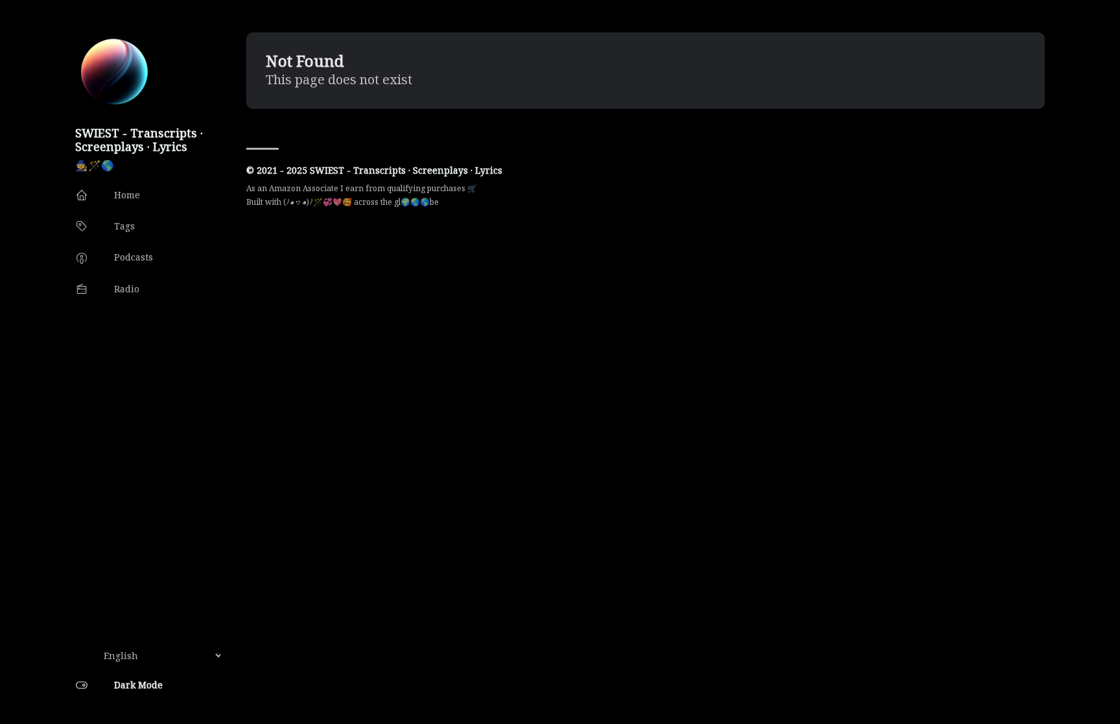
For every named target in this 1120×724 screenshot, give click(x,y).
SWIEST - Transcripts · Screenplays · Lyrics (139, 139)
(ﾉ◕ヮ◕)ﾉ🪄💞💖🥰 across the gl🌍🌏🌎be (361, 201)
